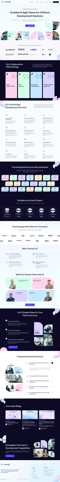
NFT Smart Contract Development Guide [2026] (12, 422)
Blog (46, 2)
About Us (41, 2)
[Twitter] (9, 479)
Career (37, 2)
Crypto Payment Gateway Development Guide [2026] (28, 422)
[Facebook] (1, 479)
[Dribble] (7, 479)
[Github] (5, 479)
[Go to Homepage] (6, 2)
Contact (50, 2)
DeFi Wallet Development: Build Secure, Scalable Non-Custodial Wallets (46, 423)
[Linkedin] (3, 479)
